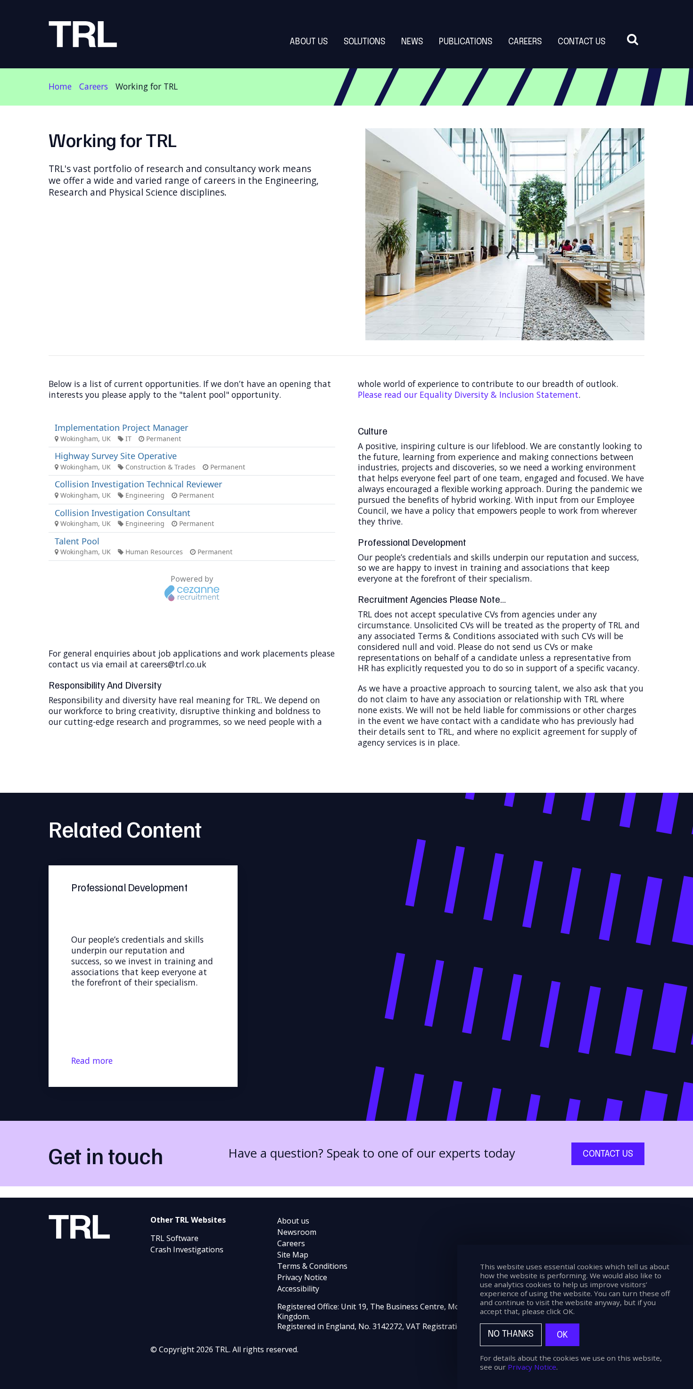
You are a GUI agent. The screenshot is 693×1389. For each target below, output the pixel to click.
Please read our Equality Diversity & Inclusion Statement (468, 394)
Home (60, 86)
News (412, 42)
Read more (92, 1060)
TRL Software (174, 1238)
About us (293, 1221)
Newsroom (296, 1232)
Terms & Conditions (312, 1266)
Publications (465, 42)
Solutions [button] (364, 42)
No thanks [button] (511, 1334)
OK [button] (562, 1335)
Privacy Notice (302, 1277)
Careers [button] (525, 42)
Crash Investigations (186, 1249)
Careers (93, 86)
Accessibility (298, 1288)
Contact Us (581, 42)
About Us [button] (308, 42)
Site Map (292, 1254)
